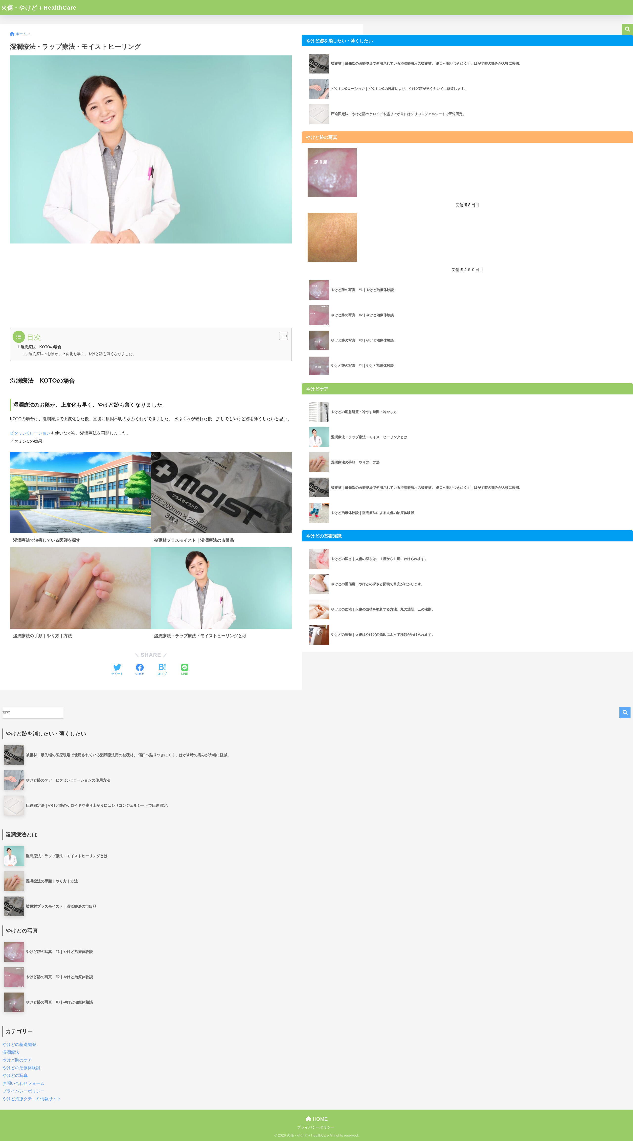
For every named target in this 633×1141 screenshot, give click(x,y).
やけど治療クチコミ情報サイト (31, 1098)
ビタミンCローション (30, 433)
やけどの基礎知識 (19, 1044)
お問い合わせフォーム (23, 1083)
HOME (319, 1119)
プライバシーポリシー (23, 1091)
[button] (281, 336)
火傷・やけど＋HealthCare (38, 7)
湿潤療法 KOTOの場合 (41, 347)
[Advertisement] (150, 283)
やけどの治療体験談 (21, 1068)
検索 (627, 29)
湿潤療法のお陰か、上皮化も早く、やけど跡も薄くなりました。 (82, 354)
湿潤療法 (10, 1052)
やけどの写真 (15, 1075)
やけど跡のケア (17, 1060)
